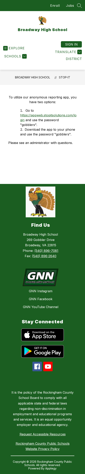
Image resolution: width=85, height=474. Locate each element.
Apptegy (51, 468)
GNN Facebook (40, 299)
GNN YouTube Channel (40, 307)
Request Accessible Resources (43, 434)
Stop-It (64, 77)
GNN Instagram (40, 291)
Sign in (71, 44)
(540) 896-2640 (44, 256)
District (74, 59)
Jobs (70, 6)
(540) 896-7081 (46, 251)
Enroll (55, 6)
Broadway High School (32, 77)
